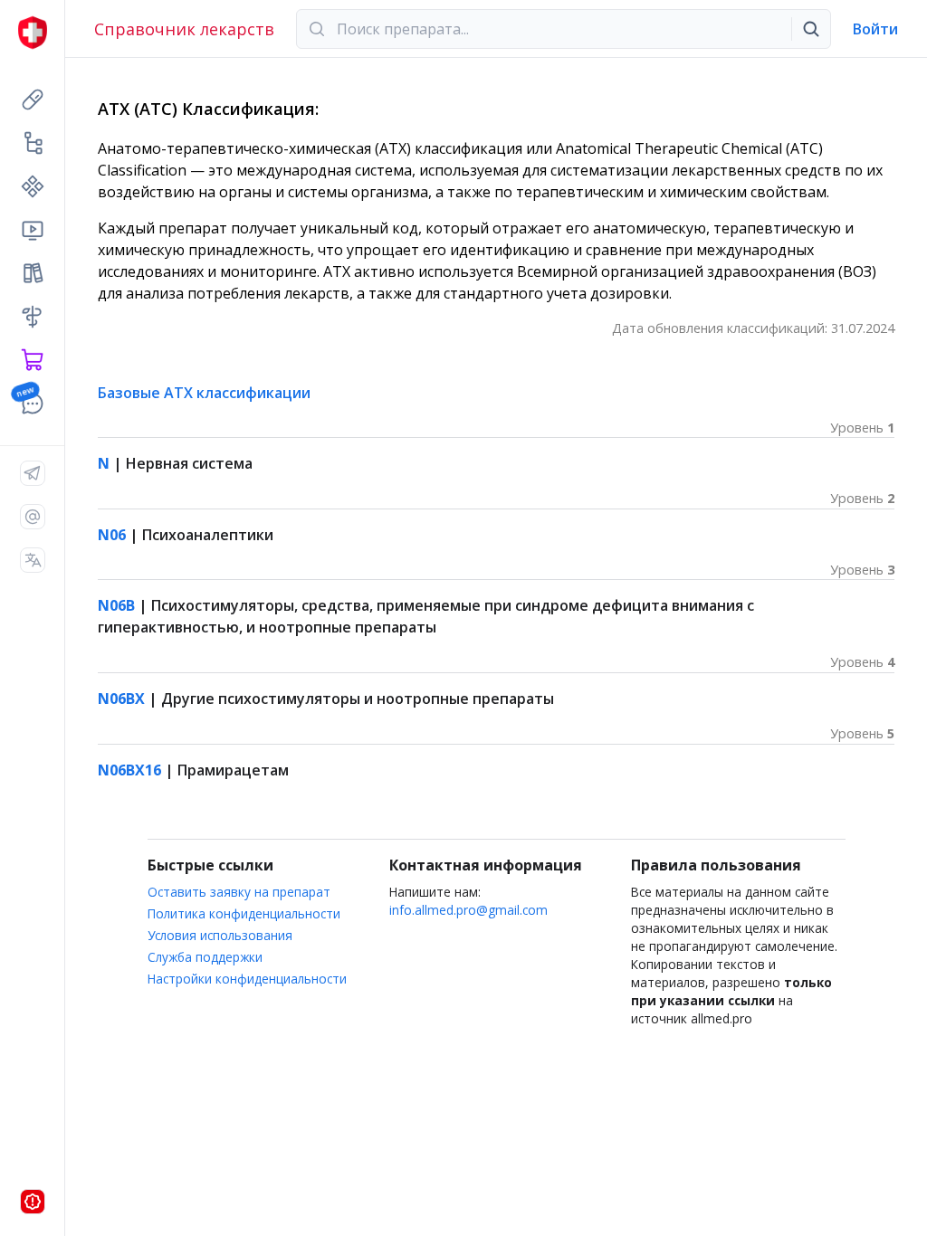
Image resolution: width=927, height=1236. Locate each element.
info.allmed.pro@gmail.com (468, 909)
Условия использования (220, 935)
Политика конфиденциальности (244, 913)
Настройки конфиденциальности (247, 978)
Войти (875, 29)
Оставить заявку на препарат (239, 891)
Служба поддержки (205, 956)
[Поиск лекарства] (811, 29)
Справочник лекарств (184, 29)
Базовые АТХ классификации (204, 393)
